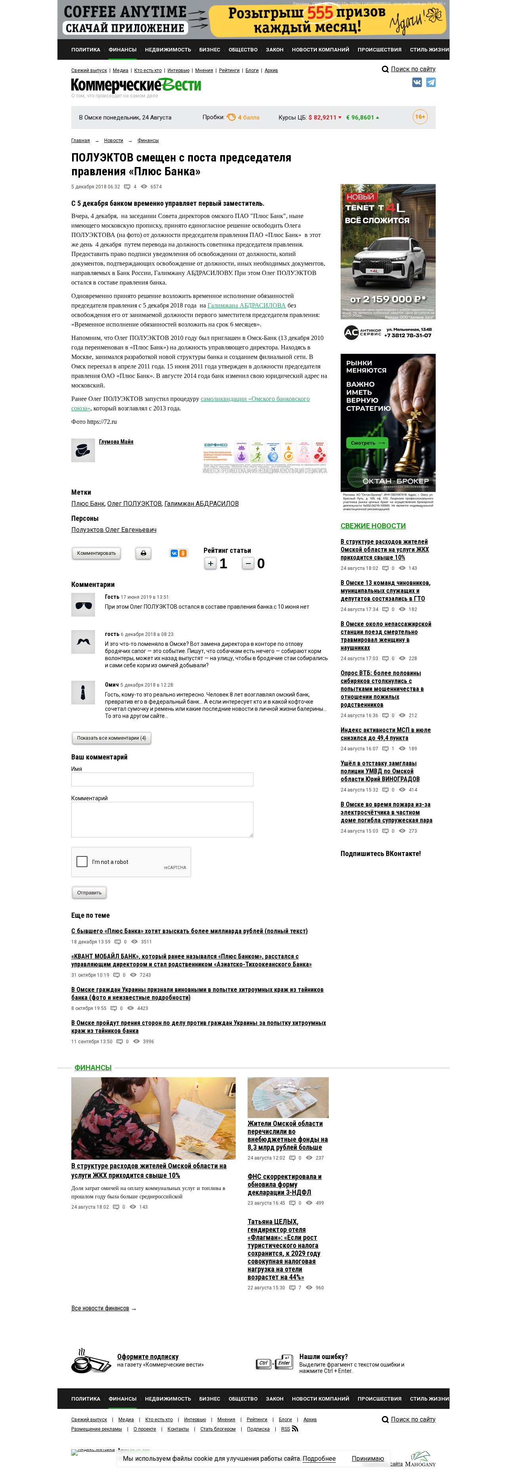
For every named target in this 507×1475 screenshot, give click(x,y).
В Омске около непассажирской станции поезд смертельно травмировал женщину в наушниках (386, 635)
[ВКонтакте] (174, 553)
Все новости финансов (100, 1308)
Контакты (178, 1429)
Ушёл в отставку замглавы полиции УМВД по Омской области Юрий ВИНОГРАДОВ (380, 771)
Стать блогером (218, 1429)
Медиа (120, 70)
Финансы (93, 1067)
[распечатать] (142, 558)
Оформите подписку (148, 1356)
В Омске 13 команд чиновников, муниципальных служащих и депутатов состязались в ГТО (386, 590)
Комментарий (89, 798)
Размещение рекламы (96, 1429)
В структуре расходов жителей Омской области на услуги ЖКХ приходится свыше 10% (385, 549)
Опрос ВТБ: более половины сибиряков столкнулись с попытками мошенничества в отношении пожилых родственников (382, 688)
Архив (271, 70)
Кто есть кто (148, 70)
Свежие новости (373, 526)
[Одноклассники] (183, 553)
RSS (285, 1429)
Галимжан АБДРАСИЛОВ (201, 503)
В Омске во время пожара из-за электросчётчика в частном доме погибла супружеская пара (387, 812)
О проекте (144, 1429)
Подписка (258, 1429)
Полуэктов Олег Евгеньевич (113, 529)
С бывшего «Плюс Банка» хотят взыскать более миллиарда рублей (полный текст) (189, 931)
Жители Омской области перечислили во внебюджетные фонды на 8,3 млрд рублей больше (288, 1135)
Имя (76, 769)
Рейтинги (229, 70)
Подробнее (319, 1458)
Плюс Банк (88, 503)
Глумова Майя (116, 442)
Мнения (204, 70)
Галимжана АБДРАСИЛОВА (247, 305)
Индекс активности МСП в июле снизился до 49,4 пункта (386, 734)
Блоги (252, 70)
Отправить (89, 893)
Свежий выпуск (89, 70)
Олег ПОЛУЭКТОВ (134, 503)
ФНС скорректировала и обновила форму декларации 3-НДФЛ (285, 1184)
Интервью (178, 70)
